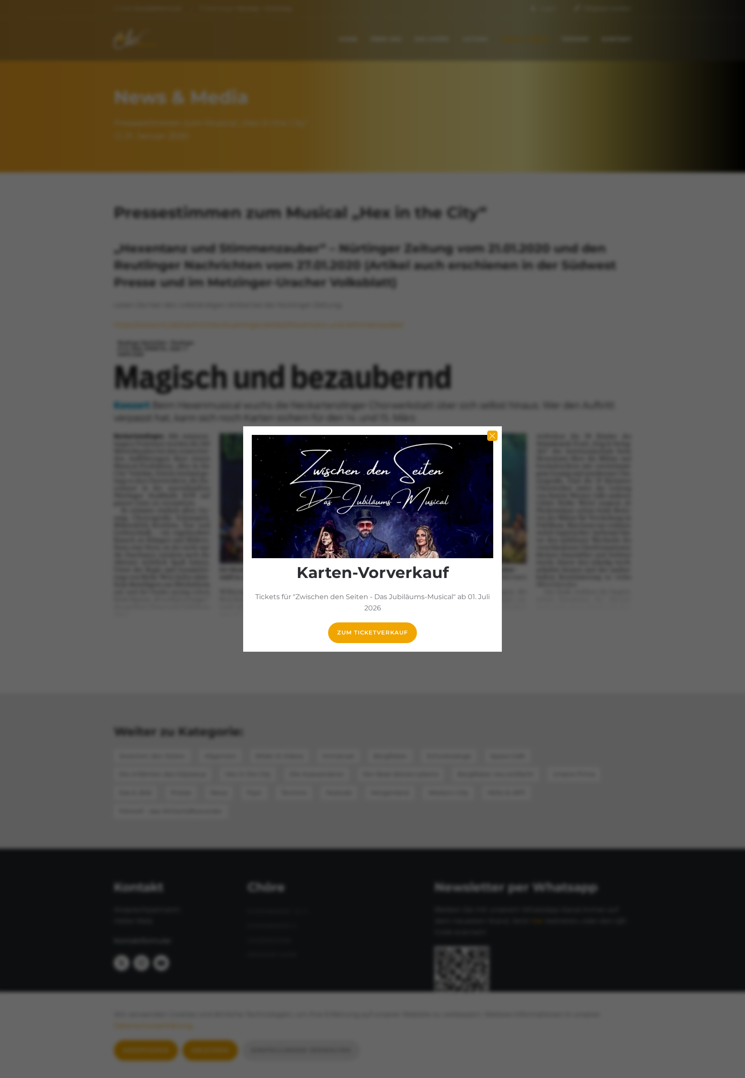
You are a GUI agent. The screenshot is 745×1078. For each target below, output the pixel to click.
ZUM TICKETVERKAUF (372, 632)
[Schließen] (492, 436)
